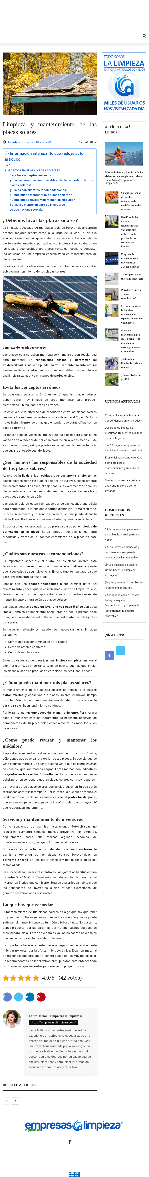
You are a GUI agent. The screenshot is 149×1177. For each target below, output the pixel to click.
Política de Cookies (128, 1159)
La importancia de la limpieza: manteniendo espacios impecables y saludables (132, 314)
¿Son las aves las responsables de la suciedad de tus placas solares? (51, 182)
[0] (80, 141)
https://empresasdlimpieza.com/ (53, 1022)
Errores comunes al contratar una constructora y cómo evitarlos (123, 486)
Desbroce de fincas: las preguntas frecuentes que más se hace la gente (123, 433)
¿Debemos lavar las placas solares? (32, 170)
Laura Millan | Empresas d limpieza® (55, 1016)
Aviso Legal (76, 1159)
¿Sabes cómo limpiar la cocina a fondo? (131, 363)
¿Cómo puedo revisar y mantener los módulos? (42, 200)
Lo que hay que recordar (26, 209)
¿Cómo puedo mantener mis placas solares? (41, 195)
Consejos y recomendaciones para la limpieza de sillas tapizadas (122, 552)
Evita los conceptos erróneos (30, 175)
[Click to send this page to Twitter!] (18, 997)
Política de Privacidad (100, 1159)
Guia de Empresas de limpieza (47, 1159)
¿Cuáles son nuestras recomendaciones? (39, 190)
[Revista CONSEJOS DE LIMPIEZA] (74, 22)
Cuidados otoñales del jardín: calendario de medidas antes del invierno (131, 201)
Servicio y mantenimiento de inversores (37, 204)
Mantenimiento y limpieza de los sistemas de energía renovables (122, 611)
